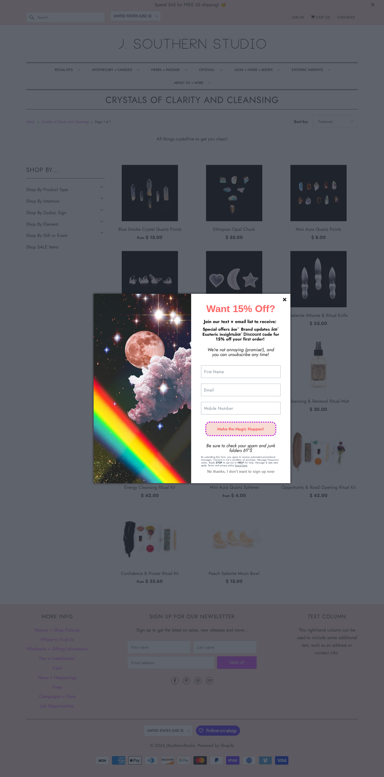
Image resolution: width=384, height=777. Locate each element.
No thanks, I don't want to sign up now (240, 471)
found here (241, 465)
